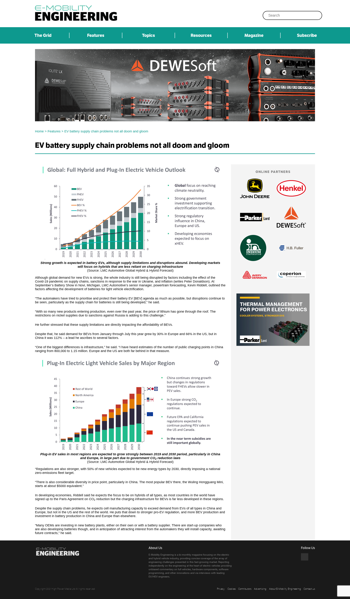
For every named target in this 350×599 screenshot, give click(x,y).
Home (39, 131)
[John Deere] (254, 188)
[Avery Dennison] (254, 275)
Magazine (253, 35)
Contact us (309, 588)
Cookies (232, 588)
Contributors (244, 588)
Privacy (221, 588)
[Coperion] (291, 275)
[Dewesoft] (175, 85)
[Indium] (253, 248)
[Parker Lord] (254, 217)
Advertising (260, 588)
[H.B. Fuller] (291, 248)
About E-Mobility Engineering (285, 588)
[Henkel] (291, 188)
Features (95, 35)
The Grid (42, 35)
